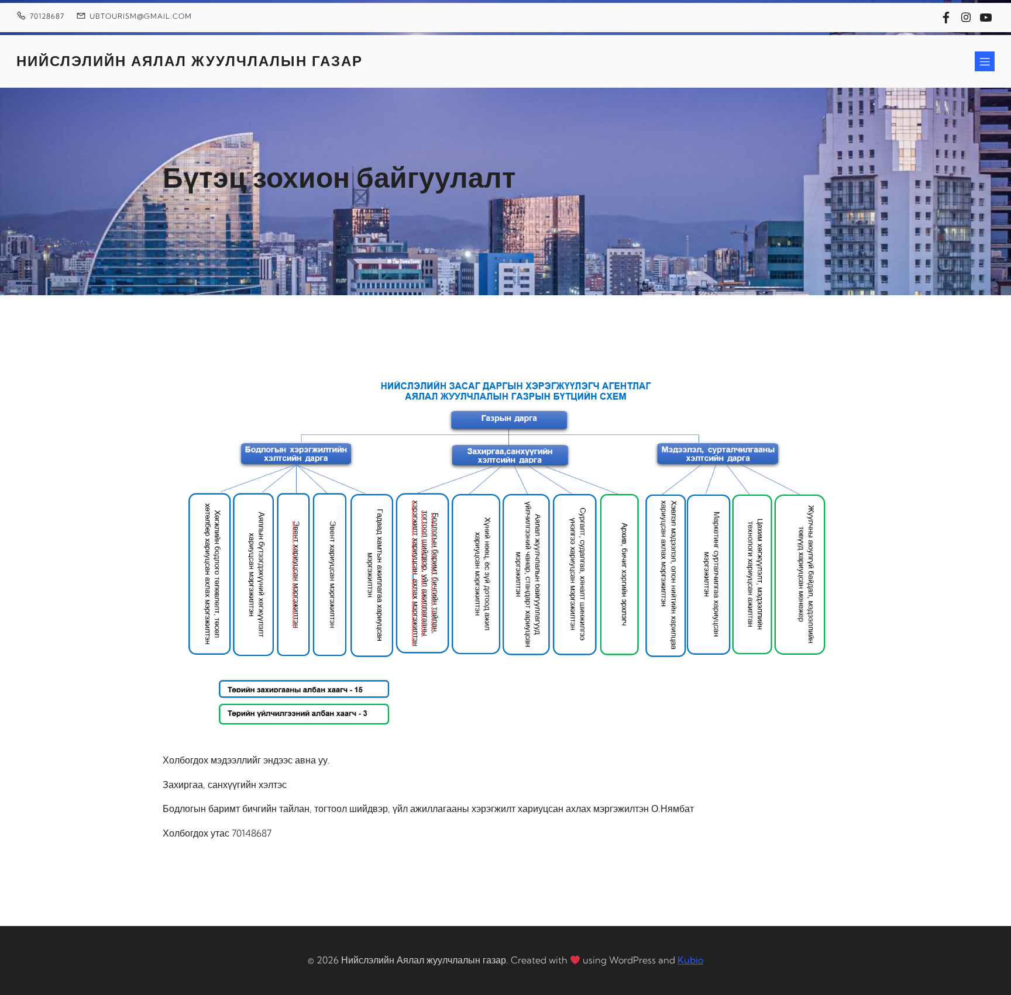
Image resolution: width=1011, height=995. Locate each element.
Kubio (690, 960)
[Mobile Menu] (985, 61)
